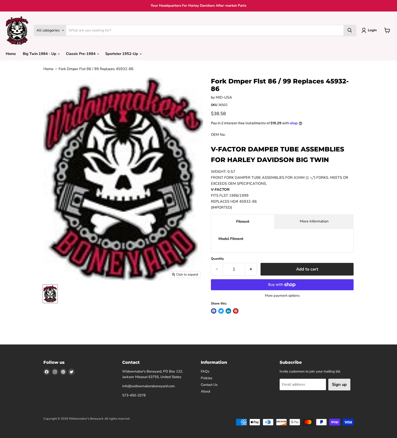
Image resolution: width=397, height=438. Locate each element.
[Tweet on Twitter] (221, 311)
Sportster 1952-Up (122, 53)
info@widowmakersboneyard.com (148, 386)
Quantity (217, 259)
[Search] (349, 30)
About (205, 391)
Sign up (339, 384)
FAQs (205, 371)
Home (11, 53)
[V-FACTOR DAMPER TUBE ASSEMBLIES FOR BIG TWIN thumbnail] (50, 294)
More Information (314, 221)
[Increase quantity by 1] (251, 269)
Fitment (242, 221)
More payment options (282, 296)
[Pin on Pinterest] (235, 311)
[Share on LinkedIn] (228, 311)
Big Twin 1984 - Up (40, 53)
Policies (206, 378)
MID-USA (224, 97)
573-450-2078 (134, 395)
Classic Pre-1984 (81, 53)
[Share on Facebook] (213, 311)
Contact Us (209, 384)
